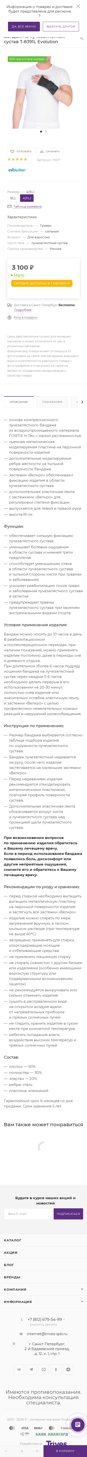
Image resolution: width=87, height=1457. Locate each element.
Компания (15, 1289)
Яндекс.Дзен (68, 1369)
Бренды (12, 1277)
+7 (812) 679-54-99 (45, 1320)
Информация (18, 1302)
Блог (9, 1265)
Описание (19, 402)
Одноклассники (56, 1369)
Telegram (31, 1369)
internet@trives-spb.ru (47, 1333)
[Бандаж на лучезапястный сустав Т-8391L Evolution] (43, 92)
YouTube (43, 1369)
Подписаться (68, 1214)
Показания (52, 402)
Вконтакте (19, 1369)
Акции (11, 1252)
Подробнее (22, 310)
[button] (41, 131)
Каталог (13, 1240)
